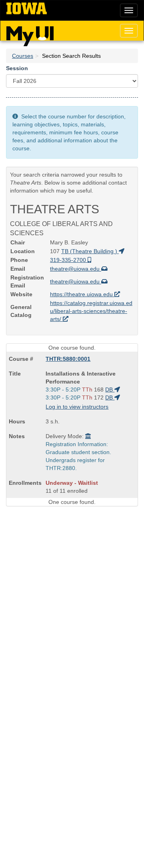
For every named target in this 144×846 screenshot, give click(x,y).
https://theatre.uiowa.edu (82, 294)
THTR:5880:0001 (68, 359)
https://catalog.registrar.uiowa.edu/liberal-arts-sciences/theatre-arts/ (91, 311)
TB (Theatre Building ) (90, 251)
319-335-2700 (69, 260)
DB (109, 389)
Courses (22, 56)
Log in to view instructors (77, 406)
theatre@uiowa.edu (75, 269)
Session (17, 68)
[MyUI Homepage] (30, 33)
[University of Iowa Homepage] (26, 8)
